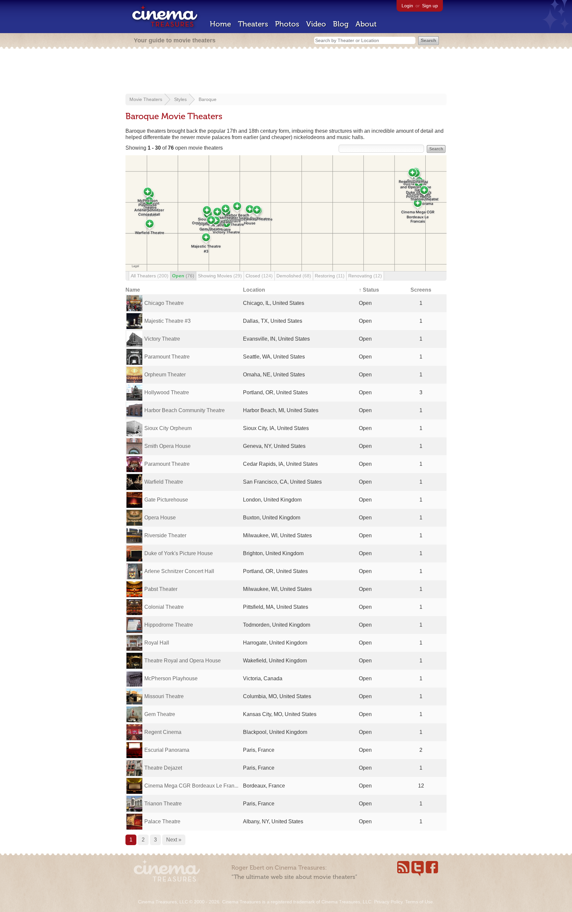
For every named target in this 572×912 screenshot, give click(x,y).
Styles (180, 99)
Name (132, 290)
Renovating (365, 275)
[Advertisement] (286, 72)
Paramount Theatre (167, 357)
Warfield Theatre (163, 482)
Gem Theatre (159, 714)
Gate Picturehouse (166, 500)
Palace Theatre (162, 821)
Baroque (207, 99)
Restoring (330, 275)
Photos (287, 24)
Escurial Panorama (166, 750)
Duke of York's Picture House (178, 553)
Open (183, 275)
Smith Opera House (167, 446)
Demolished (293, 275)
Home (220, 24)
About (366, 24)
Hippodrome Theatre (168, 625)
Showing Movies (220, 275)
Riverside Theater (165, 535)
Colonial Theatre (164, 607)
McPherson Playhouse (171, 678)
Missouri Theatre (164, 696)
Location (254, 290)
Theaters (253, 24)
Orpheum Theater (165, 374)
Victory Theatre (162, 339)
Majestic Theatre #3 (167, 321)
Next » (173, 839)
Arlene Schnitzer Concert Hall (179, 571)
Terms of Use (419, 901)
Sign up (430, 5)
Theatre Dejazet (163, 768)
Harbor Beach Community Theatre (184, 410)
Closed (259, 275)
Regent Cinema (162, 732)
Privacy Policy (388, 901)
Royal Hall (156, 643)
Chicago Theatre (164, 303)
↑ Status (369, 290)
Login (407, 5)
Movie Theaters (145, 99)
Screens (420, 290)
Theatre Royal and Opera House (182, 660)
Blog (341, 24)
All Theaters (149, 275)
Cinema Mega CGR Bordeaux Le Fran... (191, 786)
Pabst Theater (160, 589)
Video (316, 24)
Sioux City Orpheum (168, 428)
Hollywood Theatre (166, 392)
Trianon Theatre (163, 803)
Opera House (160, 517)
